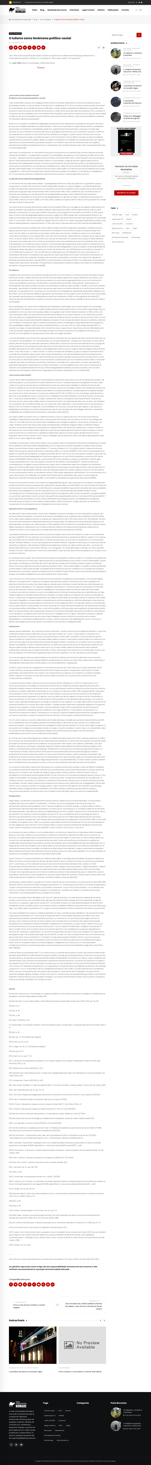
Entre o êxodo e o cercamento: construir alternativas (80, 1371)
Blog (42, 10)
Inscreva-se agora (126, 193)
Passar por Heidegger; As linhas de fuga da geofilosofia (132, 118)
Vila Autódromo (118, 242)
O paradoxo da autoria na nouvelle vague (25, 1371)
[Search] (137, 9)
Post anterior (21, 1302)
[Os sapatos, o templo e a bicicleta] (116, 53)
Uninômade (135, 237)
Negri (135, 228)
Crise (127, 215)
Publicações (113, 10)
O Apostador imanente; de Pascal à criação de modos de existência (48, 2)
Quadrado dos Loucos (57, 10)
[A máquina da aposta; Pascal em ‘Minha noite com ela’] (116, 70)
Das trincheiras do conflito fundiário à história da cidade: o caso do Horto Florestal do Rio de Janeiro (83, 1306)
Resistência (127, 233)
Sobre (34, 10)
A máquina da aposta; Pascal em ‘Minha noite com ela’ (132, 71)
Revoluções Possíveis (120, 237)
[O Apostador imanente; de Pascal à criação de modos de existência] (116, 102)
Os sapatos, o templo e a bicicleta (132, 54)
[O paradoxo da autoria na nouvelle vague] (116, 86)
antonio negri (117, 215)
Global (128, 219)
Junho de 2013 (117, 224)
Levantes (129, 224)
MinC (128, 228)
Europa (134, 215)
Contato (125, 10)
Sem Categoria (32, 1368)
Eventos (101, 10)
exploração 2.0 (117, 219)
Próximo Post (94, 1301)
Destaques (127, 48)
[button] (100, 1320)
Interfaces (74, 10)
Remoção (115, 233)
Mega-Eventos (117, 228)
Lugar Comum (88, 10)
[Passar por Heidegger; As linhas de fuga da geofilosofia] (116, 117)
